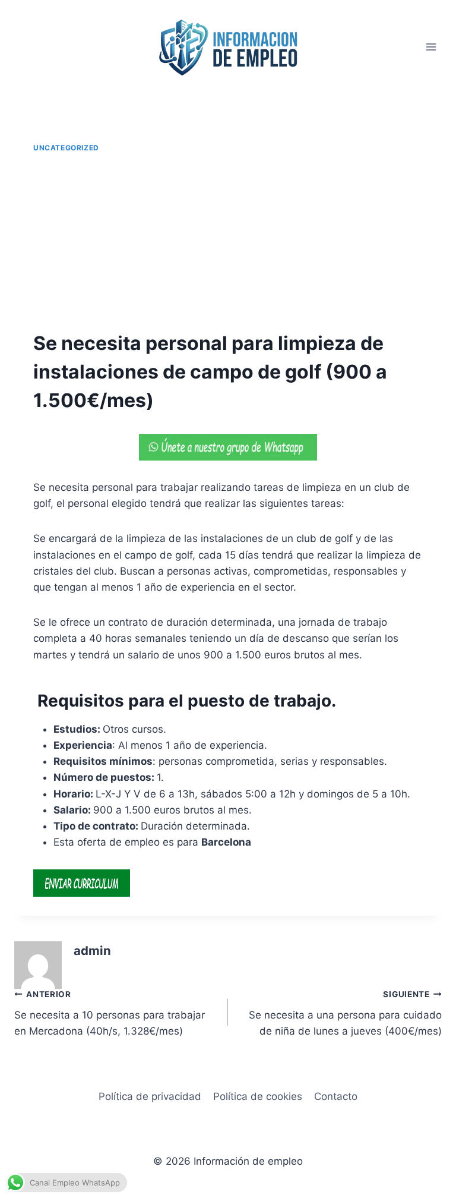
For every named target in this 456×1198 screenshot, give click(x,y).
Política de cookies (257, 1096)
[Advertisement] (228, 242)
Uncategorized (66, 147)
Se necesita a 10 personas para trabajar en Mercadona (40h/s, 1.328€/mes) (109, 1013)
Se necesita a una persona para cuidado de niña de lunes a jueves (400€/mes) (345, 1013)
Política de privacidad (150, 1096)
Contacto (335, 1096)
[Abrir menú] (431, 47)
